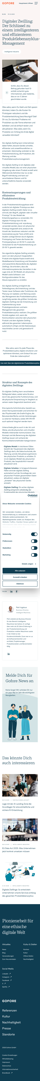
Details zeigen (27, 564)
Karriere (26, 949)
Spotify (5, 987)
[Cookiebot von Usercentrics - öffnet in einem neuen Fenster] (28, 495)
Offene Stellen (28, 956)
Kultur (25, 953)
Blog (3, 953)
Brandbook (6, 1073)
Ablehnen (20, 584)
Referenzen (9, 1010)
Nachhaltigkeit (28, 959)
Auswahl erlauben (20, 577)
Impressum (6, 1062)
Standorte (8, 1034)
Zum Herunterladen (9, 959)
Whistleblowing (7, 1059)
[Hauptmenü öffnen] (28, 3)
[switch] (34, 541)
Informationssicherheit (10, 1069)
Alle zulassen (20, 571)
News (4, 949)
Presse (6, 1028)
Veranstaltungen (8, 956)
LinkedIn (5, 974)
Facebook (6, 980)
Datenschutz (6, 1066)
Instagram (6, 977)
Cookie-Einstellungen (9, 1055)
